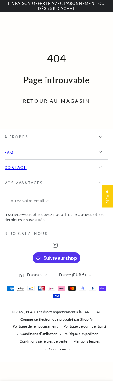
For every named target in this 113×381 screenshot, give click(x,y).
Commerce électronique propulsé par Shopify (56, 319)
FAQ (9, 152)
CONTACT (16, 167)
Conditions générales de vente (43, 341)
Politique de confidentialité (85, 326)
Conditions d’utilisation (39, 333)
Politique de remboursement (35, 326)
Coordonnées (59, 349)
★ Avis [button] (107, 196)
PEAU (30, 312)
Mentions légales (86, 341)
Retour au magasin (56, 101)
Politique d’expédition (81, 333)
